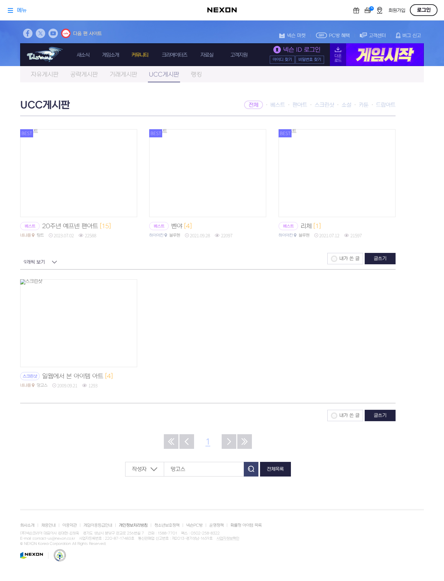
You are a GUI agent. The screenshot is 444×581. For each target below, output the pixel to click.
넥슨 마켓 (296, 35)
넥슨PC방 (194, 525)
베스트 (277, 105)
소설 (346, 105)
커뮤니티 (139, 55)
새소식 (83, 55)
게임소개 (110, 55)
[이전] (186, 441)
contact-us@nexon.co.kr (54, 538)
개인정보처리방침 (133, 525)
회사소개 (27, 525)
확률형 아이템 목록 (246, 525)
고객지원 (238, 55)
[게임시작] (377, 54)
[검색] (251, 469)
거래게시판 (123, 74)
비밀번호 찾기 (309, 59)
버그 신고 (411, 35)
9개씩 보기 (34, 262)
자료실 (207, 55)
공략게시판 (84, 74)
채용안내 (48, 525)
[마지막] (244, 441)
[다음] (229, 441)
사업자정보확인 (227, 539)
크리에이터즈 (174, 55)
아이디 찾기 (282, 59)
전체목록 (275, 469)
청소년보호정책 (166, 525)
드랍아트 (386, 105)
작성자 (139, 469)
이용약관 (69, 525)
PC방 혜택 (339, 35)
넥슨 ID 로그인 (301, 50)
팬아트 (300, 105)
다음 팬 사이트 (87, 33)
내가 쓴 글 (349, 258)
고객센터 (377, 35)
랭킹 (196, 74)
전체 (253, 105)
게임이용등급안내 (98, 525)
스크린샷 (324, 105)
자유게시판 (45, 74)
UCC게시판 (164, 74)
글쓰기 (380, 258)
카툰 (364, 105)
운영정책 (216, 525)
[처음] (171, 441)
